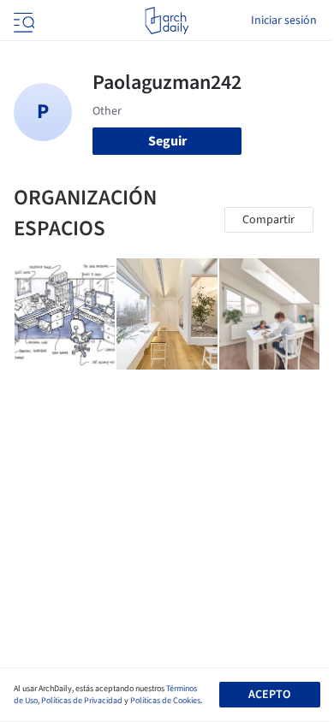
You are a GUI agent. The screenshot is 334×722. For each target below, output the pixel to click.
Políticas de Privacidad (81, 701)
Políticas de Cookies (165, 701)
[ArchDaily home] (166, 20)
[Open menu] (22, 21)
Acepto (269, 694)
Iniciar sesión (284, 21)
